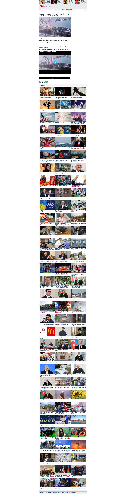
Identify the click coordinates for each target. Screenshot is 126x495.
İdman (55, 9)
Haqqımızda (66, 492)
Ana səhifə (41, 492)
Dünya (49, 9)
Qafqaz (52, 9)
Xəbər (40, 9)
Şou (57, 9)
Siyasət (43, 9)
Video (44, 492)
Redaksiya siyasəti (73, 492)
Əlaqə (69, 492)
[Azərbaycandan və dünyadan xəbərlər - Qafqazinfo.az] (45, 6)
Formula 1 (60, 9)
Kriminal (46, 9)
